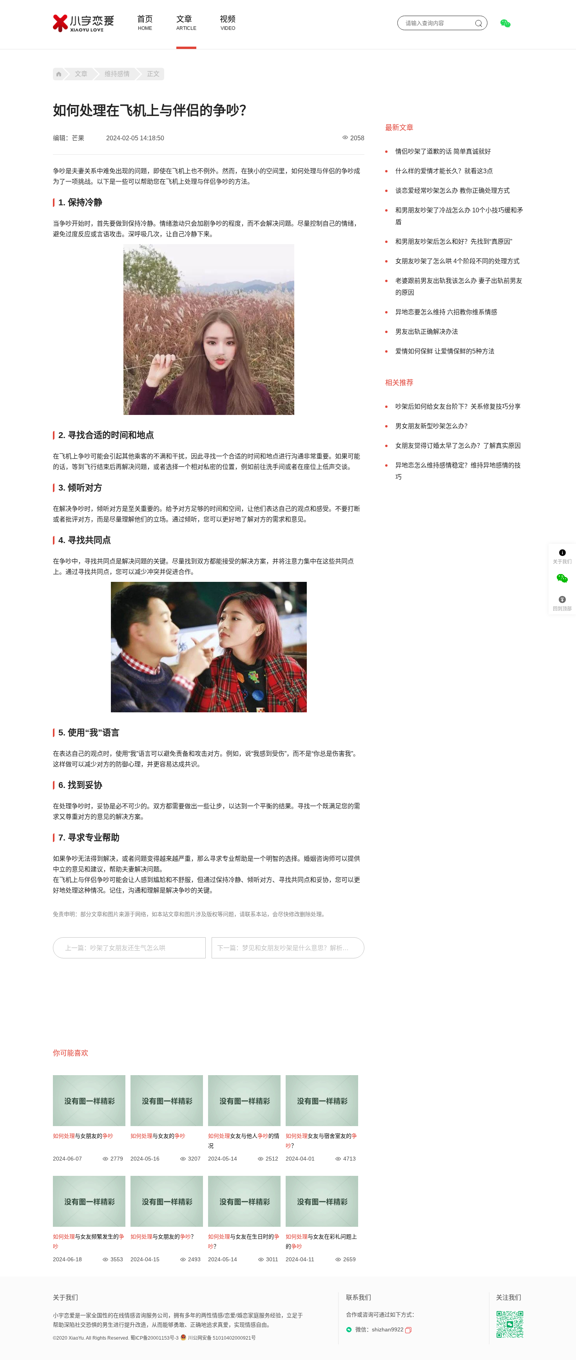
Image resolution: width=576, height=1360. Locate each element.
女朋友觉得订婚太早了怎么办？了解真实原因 (458, 445)
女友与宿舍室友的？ (321, 1141)
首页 (145, 19)
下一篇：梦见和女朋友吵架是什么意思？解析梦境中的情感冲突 (290, 948)
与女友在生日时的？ (243, 1241)
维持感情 (117, 74)
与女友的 (157, 1136)
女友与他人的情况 (243, 1141)
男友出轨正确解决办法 (426, 331)
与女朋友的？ (163, 1236)
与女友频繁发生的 (88, 1241)
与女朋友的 (83, 1136)
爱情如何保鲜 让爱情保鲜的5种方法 (444, 351)
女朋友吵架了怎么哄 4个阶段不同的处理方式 (457, 261)
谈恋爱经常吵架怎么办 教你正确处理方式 (452, 190)
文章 (184, 19)
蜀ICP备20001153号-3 (154, 1338)
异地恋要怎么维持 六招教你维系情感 (446, 312)
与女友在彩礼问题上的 (321, 1241)
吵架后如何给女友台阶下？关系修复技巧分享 (458, 406)
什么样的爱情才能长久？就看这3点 (444, 171)
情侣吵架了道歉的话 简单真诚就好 (443, 151)
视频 (227, 19)
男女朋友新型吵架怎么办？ (433, 426)
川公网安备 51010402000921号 (222, 1338)
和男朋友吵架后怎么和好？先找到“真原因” (453, 241)
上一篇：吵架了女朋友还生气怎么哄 (115, 948)
